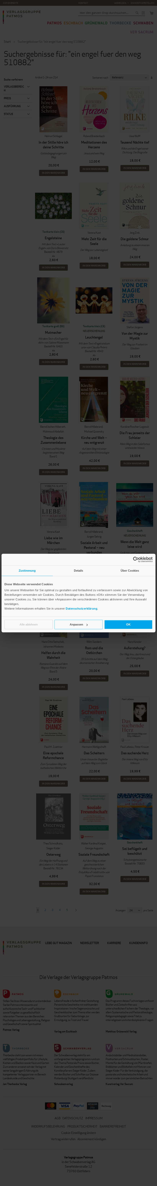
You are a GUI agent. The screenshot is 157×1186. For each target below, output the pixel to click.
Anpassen (76, 624)
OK (128, 624)
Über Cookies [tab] (130, 570)
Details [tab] (78, 570)
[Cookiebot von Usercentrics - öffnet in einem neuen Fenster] (136, 559)
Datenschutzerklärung (81, 608)
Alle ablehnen (29, 624)
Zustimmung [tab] (27, 570)
